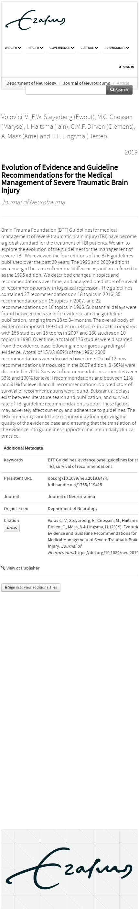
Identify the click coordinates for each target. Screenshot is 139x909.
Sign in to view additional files (32, 587)
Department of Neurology (31, 83)
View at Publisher (22, 568)
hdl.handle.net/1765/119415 (75, 484)
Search (121, 89)
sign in (128, 67)
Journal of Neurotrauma (86, 83)
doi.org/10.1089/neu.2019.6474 (77, 478)
